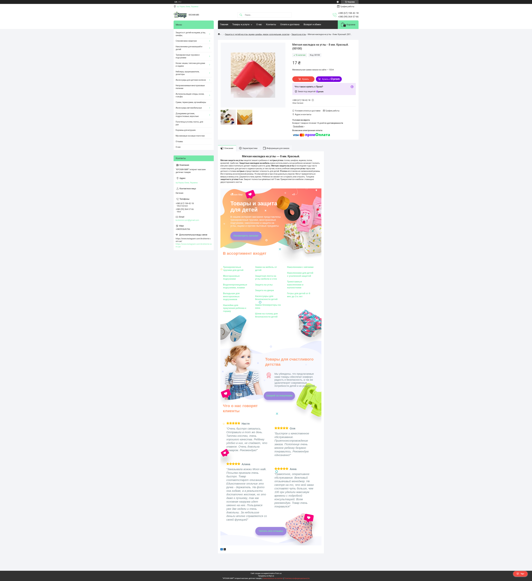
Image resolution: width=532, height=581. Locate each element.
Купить (305, 79)
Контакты (271, 24)
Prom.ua (278, 573)
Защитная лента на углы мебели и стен (266, 277)
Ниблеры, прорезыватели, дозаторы (187, 73)
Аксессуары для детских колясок (191, 80)
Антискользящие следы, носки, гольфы (190, 95)
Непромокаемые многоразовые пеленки (190, 86)
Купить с (326, 79)
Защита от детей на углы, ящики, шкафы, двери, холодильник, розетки (257, 34)
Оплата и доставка (289, 24)
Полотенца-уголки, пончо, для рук (189, 123)
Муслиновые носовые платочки (190, 136)
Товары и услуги (240, 24)
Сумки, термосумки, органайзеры (191, 102)
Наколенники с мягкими (300, 267)
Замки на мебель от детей (266, 268)
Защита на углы (298, 34)
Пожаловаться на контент (273, 578)
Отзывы (179, 141)
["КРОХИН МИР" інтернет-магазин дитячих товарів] (180, 15)
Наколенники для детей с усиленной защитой (300, 274)
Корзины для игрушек (186, 130)
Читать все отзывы (271, 531)
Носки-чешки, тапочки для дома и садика (190, 64)
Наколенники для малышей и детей (189, 47)
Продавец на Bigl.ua (266, 576)
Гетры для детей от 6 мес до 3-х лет (298, 295)
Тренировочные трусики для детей (233, 268)
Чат (522, 574)
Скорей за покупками (279, 395)
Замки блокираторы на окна (268, 306)
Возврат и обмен (312, 24)
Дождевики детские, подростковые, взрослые (187, 114)
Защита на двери (264, 290)
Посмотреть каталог (246, 235)
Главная (224, 24)
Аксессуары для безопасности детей (266, 297)
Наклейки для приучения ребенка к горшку (234, 308)
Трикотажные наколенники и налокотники (295, 284)
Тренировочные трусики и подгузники (188, 56)
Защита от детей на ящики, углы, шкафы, (191, 33)
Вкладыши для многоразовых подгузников (231, 296)
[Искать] (241, 15)
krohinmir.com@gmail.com (187, 220)
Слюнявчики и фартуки (186, 41)
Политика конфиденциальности (297, 578)
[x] (225, 550)
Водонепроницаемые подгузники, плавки (235, 286)
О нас (259, 24)
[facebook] (221, 550)
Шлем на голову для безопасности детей (266, 315)
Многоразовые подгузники (231, 277)
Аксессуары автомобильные (189, 108)
